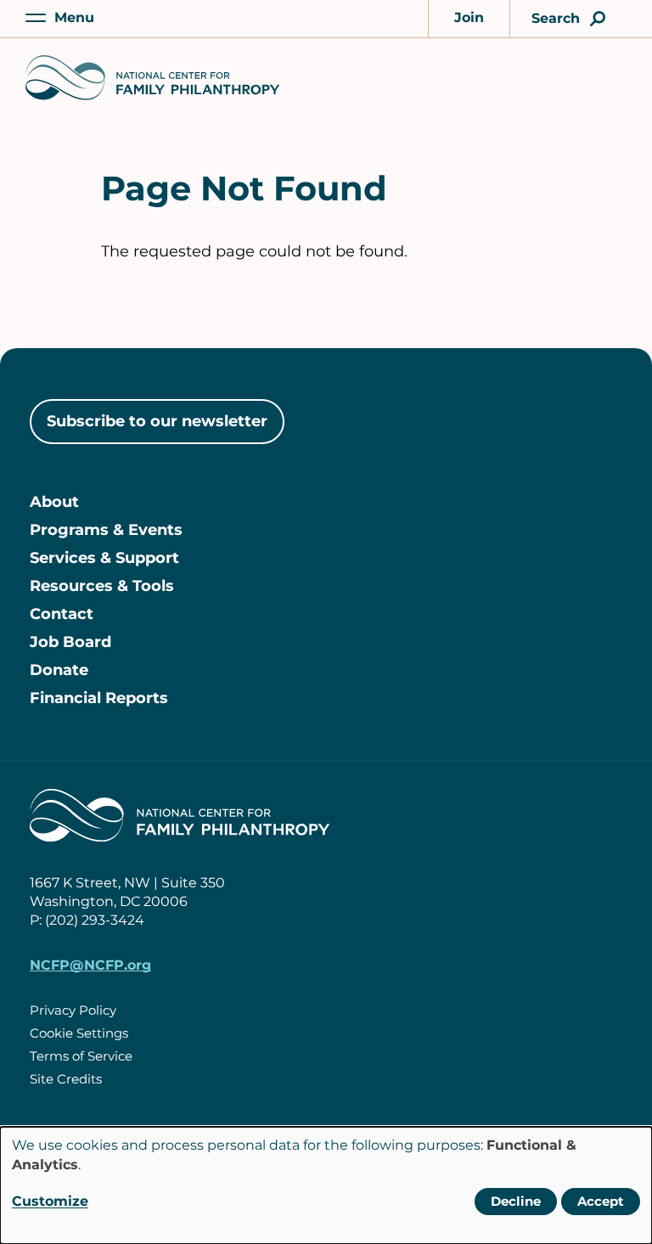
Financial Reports (99, 698)
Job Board (70, 642)
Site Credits (66, 1079)
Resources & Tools (102, 586)
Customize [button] (50, 1201)
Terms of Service (81, 1056)
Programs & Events (106, 530)
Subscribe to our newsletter (157, 421)
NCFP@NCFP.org (90, 965)
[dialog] (326, 1185)
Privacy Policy (73, 1010)
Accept (600, 1201)
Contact (61, 614)
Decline (516, 1201)
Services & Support (104, 558)
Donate (59, 670)
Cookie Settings (79, 1033)
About (54, 502)
